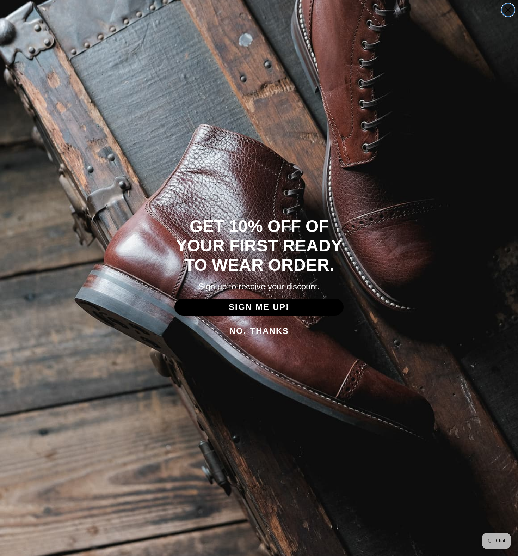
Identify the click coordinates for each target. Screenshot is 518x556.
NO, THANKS (259, 331)
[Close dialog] (508, 10)
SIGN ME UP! (259, 307)
